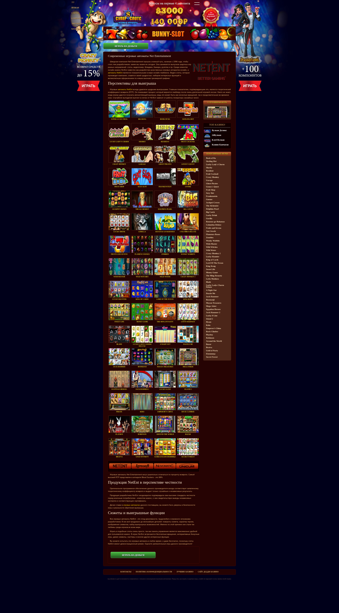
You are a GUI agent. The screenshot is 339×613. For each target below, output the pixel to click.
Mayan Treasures (213, 303)
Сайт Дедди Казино (208, 572)
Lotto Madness (212, 279)
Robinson (210, 338)
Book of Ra (211, 158)
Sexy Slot (210, 193)
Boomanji (210, 300)
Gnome (209, 199)
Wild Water (211, 250)
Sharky (209, 168)
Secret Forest (212, 357)
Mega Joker (211, 306)
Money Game (212, 272)
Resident (209, 171)
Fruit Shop (210, 190)
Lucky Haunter (212, 257)
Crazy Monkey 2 (213, 253)
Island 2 (209, 319)
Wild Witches (212, 247)
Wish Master (211, 244)
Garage (209, 180)
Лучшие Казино (184, 572)
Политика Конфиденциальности (154, 572)
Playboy (209, 335)
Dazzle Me (210, 293)
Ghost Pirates (212, 183)
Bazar (208, 344)
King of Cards (212, 260)
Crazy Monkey (212, 177)
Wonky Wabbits (213, 241)
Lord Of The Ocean (214, 263)
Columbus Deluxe (213, 225)
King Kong (211, 266)
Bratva (209, 347)
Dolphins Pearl (212, 209)
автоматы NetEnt (115, 73)
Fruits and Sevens (213, 228)
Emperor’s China (213, 328)
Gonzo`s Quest (212, 187)
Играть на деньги (126, 46)
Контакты (125, 572)
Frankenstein (211, 196)
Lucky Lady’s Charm (215, 164)
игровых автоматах (131, 505)
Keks (208, 325)
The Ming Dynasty (214, 276)
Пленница (210, 354)
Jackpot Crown (212, 203)
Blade (208, 282)
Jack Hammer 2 (213, 312)
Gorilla (209, 218)
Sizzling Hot (211, 161)
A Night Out (211, 290)
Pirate (208, 322)
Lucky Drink (211, 215)
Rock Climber (212, 331)
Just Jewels (211, 231)
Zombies (209, 237)
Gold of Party (212, 351)
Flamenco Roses (213, 234)
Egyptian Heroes (213, 309)
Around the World (214, 341)
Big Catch (210, 212)
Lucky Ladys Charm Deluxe (215, 286)
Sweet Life (210, 269)
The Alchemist (212, 206)
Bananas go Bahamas (215, 222)
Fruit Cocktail (212, 174)
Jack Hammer (212, 297)
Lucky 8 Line (211, 316)
